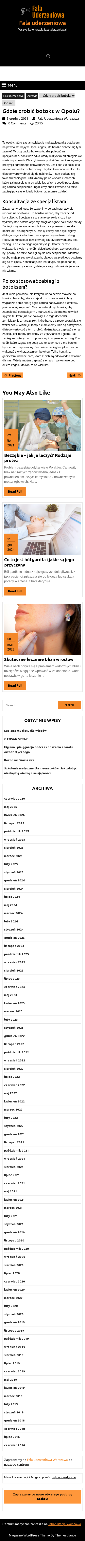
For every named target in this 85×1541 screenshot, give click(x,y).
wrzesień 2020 (14, 1256)
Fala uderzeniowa (42, 23)
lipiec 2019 (12, 1363)
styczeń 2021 (14, 1224)
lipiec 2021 (12, 1175)
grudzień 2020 (14, 1232)
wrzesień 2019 (14, 1347)
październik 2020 (16, 1248)
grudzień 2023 (14, 937)
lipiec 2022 (12, 1076)
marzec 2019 (13, 1396)
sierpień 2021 (14, 1167)
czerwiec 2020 (14, 1281)
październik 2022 (16, 1052)
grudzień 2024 (14, 880)
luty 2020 (11, 1306)
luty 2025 (11, 864)
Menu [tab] (13, 85)
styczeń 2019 (14, 1412)
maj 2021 (10, 1191)
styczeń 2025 (14, 872)
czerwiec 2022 (14, 1085)
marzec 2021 (13, 1207)
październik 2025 (16, 831)
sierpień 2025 (14, 847)
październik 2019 (16, 1338)
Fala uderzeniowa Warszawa (47, 1460)
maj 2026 (10, 806)
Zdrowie (32, 95)
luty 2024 (11, 921)
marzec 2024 (13, 913)
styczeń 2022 (14, 1126)
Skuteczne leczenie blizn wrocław (38, 659)
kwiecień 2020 (14, 1289)
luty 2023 (11, 1019)
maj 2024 (10, 905)
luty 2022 (11, 1117)
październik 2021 (16, 1150)
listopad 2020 (14, 1240)
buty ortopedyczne (64, 1477)
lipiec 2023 (12, 978)
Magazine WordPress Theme (29, 1535)
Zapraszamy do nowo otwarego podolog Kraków (42, 1497)
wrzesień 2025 (14, 839)
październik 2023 (16, 954)
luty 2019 (11, 1404)
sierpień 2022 (14, 1068)
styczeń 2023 (14, 1027)
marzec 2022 (13, 1109)
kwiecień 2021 (14, 1199)
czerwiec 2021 (14, 1183)
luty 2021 (11, 1216)
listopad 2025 (14, 823)
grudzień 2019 (14, 1322)
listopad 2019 (14, 1330)
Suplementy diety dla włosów (25, 730)
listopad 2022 (14, 1044)
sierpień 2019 (14, 1355)
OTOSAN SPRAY (16, 739)
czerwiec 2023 (14, 986)
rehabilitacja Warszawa (64, 1524)
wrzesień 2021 (14, 1158)
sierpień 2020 (14, 1265)
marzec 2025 (13, 856)
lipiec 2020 (12, 1273)
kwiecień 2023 (14, 1003)
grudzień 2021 (14, 1134)
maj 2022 (10, 1093)
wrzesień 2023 (14, 962)
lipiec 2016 (12, 1436)
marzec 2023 (13, 1011)
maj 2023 (10, 995)
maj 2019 (10, 1379)
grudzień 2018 (14, 1420)
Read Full (17, 493)
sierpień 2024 (14, 888)
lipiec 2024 (12, 896)
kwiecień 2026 (14, 815)
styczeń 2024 (14, 929)
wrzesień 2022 (14, 1060)
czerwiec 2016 (14, 1445)
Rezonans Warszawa (19, 760)
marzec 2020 (13, 1297)
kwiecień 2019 (14, 1387)
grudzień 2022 (14, 1036)
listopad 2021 (14, 1142)
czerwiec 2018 (14, 1428)
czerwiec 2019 (14, 1371)
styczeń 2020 (14, 1314)
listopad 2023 (14, 945)
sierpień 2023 (14, 970)
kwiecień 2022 (14, 1101)
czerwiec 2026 (14, 798)
